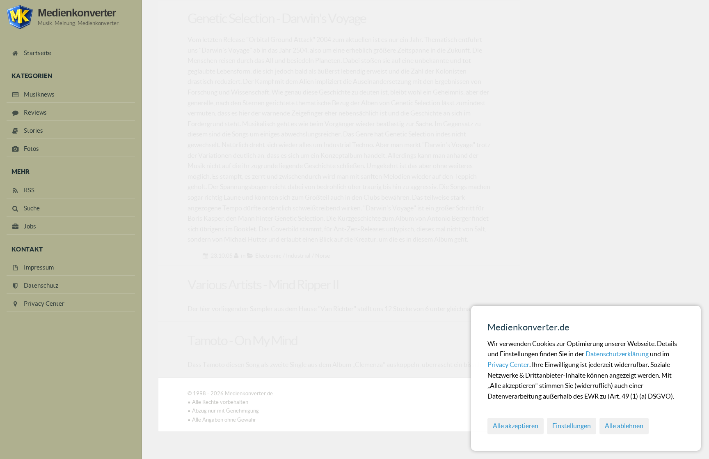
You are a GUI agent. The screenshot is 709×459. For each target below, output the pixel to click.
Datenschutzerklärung (617, 354)
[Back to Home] (20, 17)
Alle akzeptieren (515, 425)
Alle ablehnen (624, 425)
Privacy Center (508, 364)
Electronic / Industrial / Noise (292, 255)
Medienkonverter (77, 13)
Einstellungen (571, 425)
